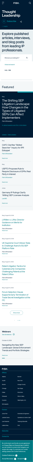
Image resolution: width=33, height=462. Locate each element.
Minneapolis (5, 404)
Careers (4, 410)
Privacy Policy (8, 445)
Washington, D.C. (22, 400)
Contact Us (5, 436)
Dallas (3, 392)
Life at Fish (4, 413)
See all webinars (7, 335)
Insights (5, 26)
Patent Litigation (12, 135)
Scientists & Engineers (23, 413)
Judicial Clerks (6, 417)
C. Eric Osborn (22, 125)
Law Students (5, 421)
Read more (5, 230)
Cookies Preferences (8, 455)
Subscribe (11, 21)
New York (20, 380)
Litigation (4, 135)
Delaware (4, 396)
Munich (19, 376)
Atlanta (4, 376)
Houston (4, 400)
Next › (18, 320)
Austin (3, 380)
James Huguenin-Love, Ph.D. (11, 125)
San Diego (20, 388)
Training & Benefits (22, 421)
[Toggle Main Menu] (3, 3)
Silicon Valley (21, 396)
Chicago (4, 388)
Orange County (21, 384)
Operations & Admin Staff (24, 417)
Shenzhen (20, 392)
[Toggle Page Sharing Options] (21, 22)
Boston (4, 384)
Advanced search (10, 65)
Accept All (21, 459)
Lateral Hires (5, 425)
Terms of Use (19, 445)
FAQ (19, 425)
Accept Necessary (7, 459)
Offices (4, 373)
